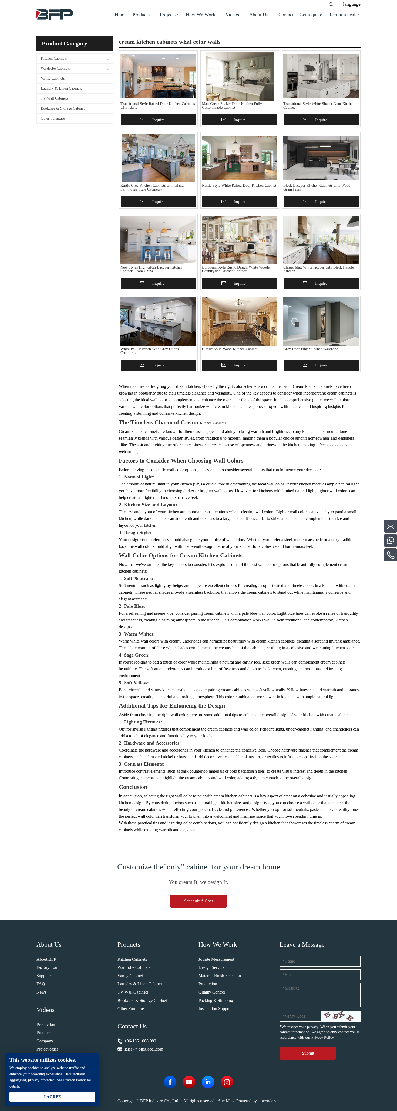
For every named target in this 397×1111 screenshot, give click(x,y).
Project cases (47, 1049)
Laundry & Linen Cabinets (61, 88)
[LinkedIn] (208, 1082)
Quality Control (211, 992)
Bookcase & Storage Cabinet (63, 108)
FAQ (40, 983)
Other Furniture (53, 118)
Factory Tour (47, 967)
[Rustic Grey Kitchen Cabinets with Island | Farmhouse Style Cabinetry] (158, 158)
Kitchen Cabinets (54, 58)
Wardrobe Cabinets (55, 68)
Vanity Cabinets (53, 78)
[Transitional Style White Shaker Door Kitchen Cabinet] (321, 76)
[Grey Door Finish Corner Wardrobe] (321, 321)
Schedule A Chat (198, 901)
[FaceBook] (170, 1082)
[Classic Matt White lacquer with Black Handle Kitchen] (321, 240)
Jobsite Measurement (216, 959)
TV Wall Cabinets (54, 98)
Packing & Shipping (215, 1000)
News (41, 992)
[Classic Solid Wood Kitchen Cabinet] (240, 321)
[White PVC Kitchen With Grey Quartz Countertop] (158, 321)
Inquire (158, 120)
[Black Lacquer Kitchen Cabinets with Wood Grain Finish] (321, 158)
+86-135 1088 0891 (141, 1041)
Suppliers (44, 975)
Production (45, 1024)
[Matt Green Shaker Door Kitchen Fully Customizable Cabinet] (240, 76)
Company (44, 1041)
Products (43, 1032)
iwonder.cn (270, 1101)
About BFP (46, 959)
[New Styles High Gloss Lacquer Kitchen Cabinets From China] (158, 240)
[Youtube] (189, 1082)
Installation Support (215, 1008)
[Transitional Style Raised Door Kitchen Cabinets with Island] (158, 76)
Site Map (226, 1101)
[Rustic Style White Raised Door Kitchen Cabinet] (240, 158)
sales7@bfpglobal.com (143, 1049)
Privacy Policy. (323, 1037)
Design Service (211, 967)
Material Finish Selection (219, 975)
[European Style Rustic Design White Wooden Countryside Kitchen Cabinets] (240, 240)
